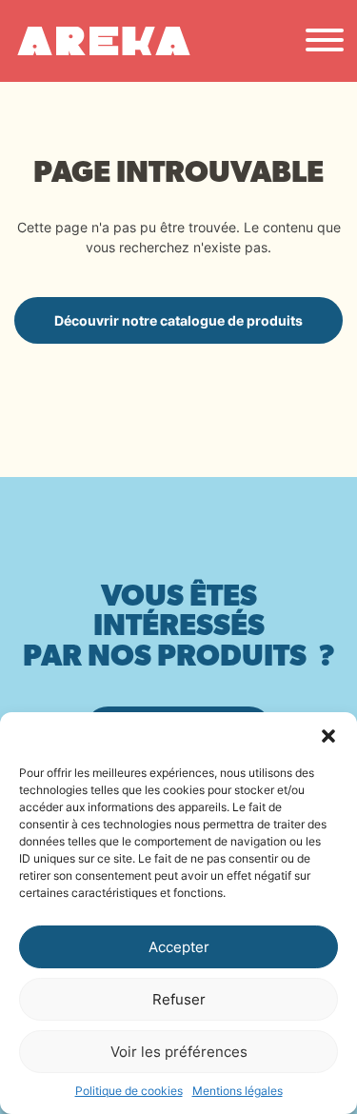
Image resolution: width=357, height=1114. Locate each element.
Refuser (179, 999)
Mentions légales (237, 1091)
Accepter (179, 947)
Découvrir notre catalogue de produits (178, 320)
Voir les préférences (179, 1052)
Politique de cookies (129, 1091)
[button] (328, 736)
